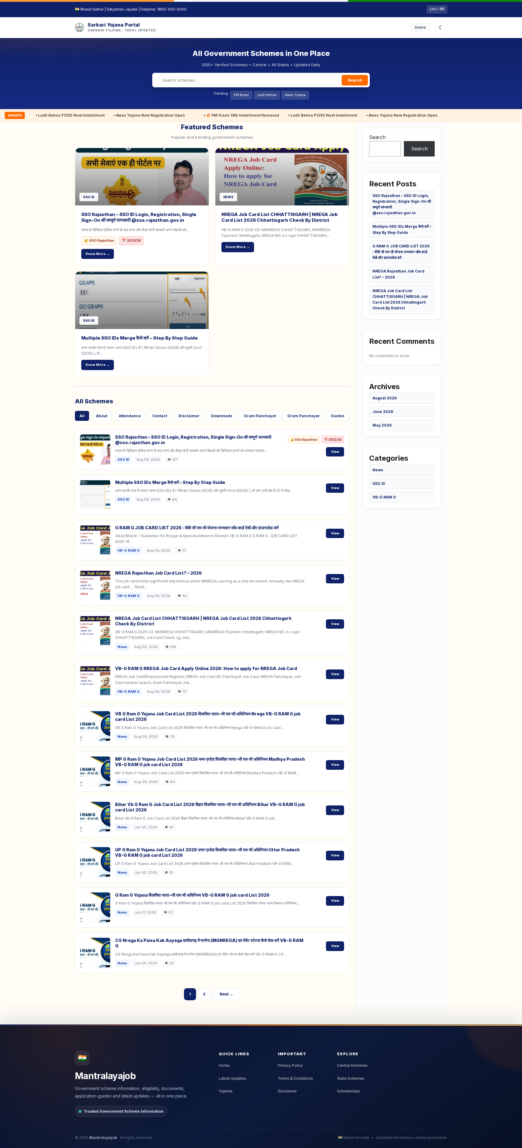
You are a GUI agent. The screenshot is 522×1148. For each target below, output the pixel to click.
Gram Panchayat (260, 416)
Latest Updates (232, 1078)
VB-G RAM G (384, 497)
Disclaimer (189, 416)
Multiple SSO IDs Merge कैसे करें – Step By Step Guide (139, 338)
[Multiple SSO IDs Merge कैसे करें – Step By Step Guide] (142, 300)
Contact (159, 416)
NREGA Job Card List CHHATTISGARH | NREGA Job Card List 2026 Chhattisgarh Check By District (279, 217)
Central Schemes (352, 1065)
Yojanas (226, 1091)
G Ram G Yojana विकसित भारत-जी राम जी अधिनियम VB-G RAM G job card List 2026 (192, 895)
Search (355, 80)
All (82, 416)
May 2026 (382, 425)
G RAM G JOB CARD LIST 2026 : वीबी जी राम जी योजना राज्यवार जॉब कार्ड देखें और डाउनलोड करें (197, 527)
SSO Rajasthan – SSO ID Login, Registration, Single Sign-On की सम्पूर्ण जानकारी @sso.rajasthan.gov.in (138, 217)
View (335, 452)
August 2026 (384, 398)
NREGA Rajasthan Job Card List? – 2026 (158, 573)
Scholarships (348, 1091)
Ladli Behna (266, 95)
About (101, 416)
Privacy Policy (290, 1065)
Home (420, 27)
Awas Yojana (295, 95)
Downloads (221, 416)
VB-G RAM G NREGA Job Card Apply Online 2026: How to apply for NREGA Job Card (206, 668)
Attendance (130, 416)
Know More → (97, 254)
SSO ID (378, 483)
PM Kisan (241, 95)
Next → (226, 994)
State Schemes (350, 1078)
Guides (337, 416)
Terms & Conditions (295, 1078)
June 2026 (382, 411)
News (377, 470)
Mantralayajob (103, 1137)
